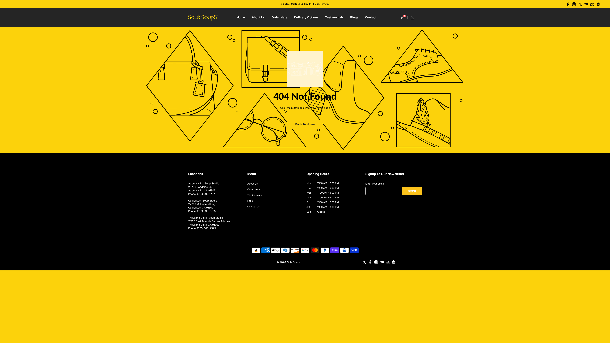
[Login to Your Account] (412, 17)
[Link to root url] (202, 17)
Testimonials (334, 17)
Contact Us (253, 206)
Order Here (280, 17)
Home (241, 17)
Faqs (250, 200)
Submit (412, 191)
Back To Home (305, 124)
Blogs (354, 17)
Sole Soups (293, 262)
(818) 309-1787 (206, 193)
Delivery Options (306, 17)
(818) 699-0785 (206, 211)
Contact (370, 17)
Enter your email (374, 183)
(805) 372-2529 (206, 228)
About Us (258, 17)
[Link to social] (568, 4)
